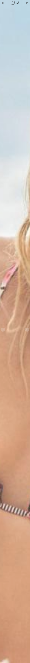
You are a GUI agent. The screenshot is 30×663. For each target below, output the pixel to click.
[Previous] (3, 330)
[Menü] (3, 2)
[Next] (27, 330)
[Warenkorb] (27, 3)
